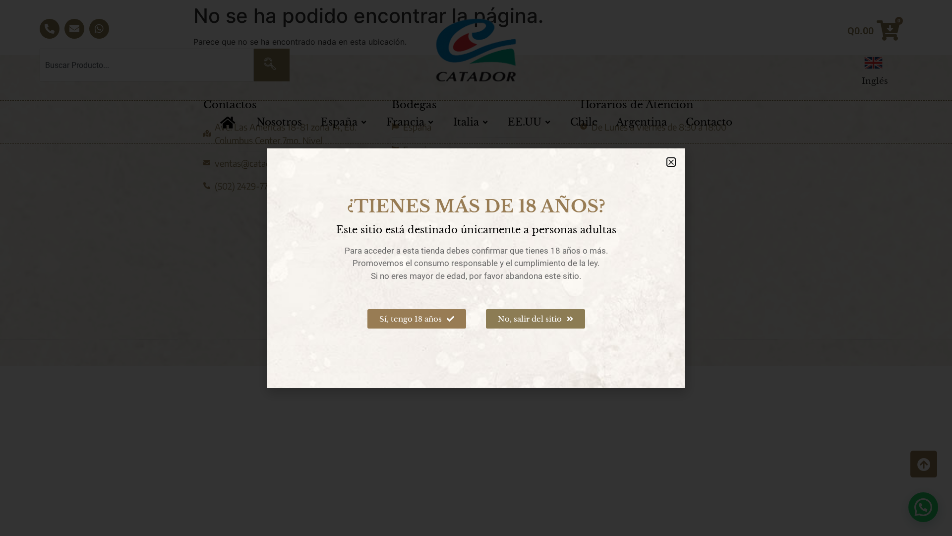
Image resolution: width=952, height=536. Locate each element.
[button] (671, 162)
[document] (476, 268)
